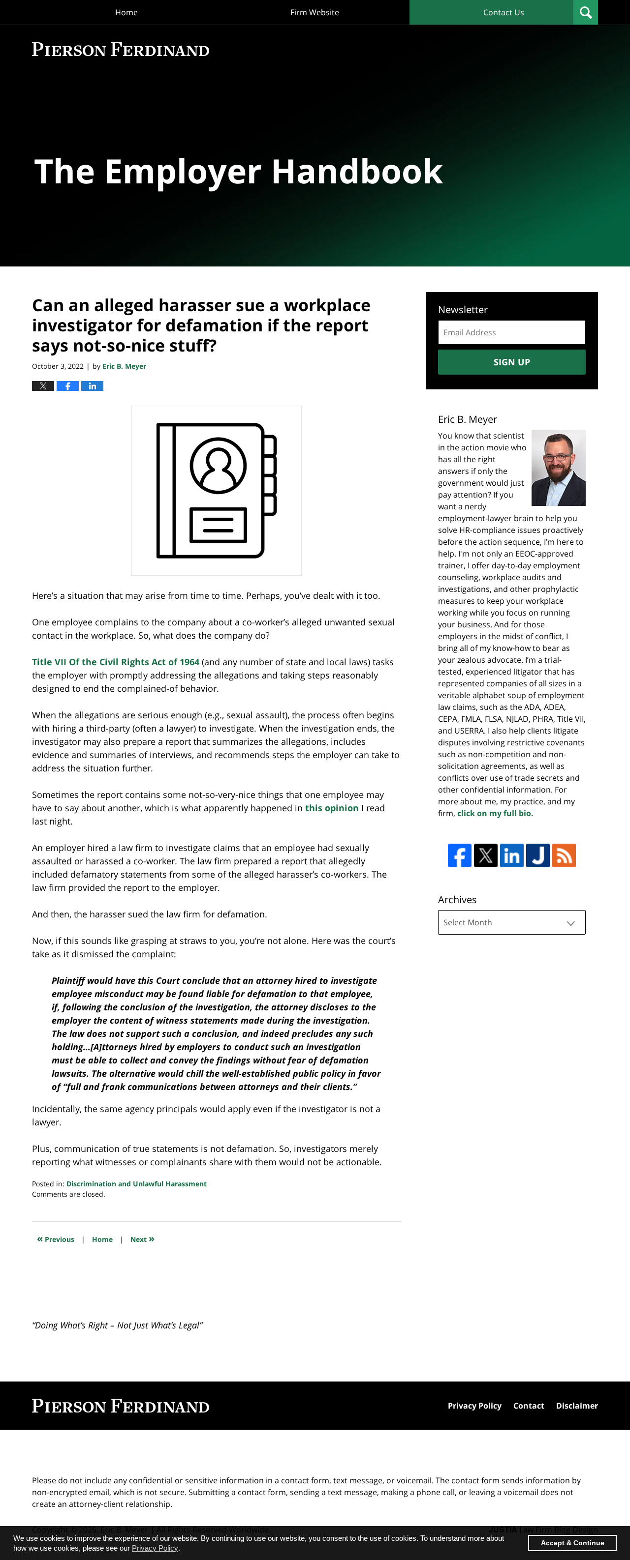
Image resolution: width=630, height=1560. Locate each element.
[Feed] (564, 855)
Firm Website (314, 12)
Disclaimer (577, 1405)
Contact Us (503, 12)
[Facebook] (460, 855)
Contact (528, 1405)
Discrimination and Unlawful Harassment (136, 1183)
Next (142, 1238)
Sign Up (512, 362)
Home (126, 12)
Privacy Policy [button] (155, 1548)
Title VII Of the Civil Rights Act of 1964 (115, 662)
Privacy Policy (475, 1405)
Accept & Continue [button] (572, 1543)
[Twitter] (486, 855)
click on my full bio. (495, 813)
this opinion (332, 808)
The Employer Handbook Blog (120, 49)
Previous (55, 1238)
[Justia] (538, 855)
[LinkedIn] (512, 855)
